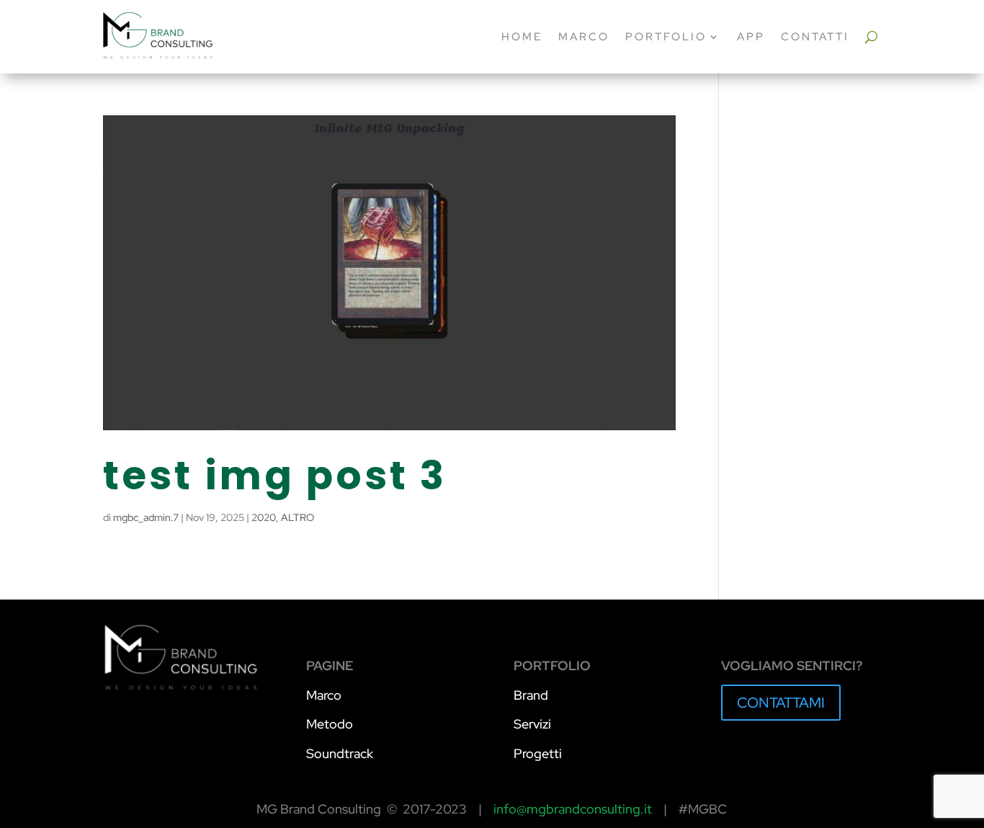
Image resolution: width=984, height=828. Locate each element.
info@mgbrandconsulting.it (572, 809)
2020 (263, 517)
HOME (521, 37)
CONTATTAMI (781, 702)
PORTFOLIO (666, 37)
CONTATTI (815, 37)
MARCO (583, 37)
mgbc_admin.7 (146, 517)
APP (751, 37)
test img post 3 (275, 475)
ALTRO (297, 517)
